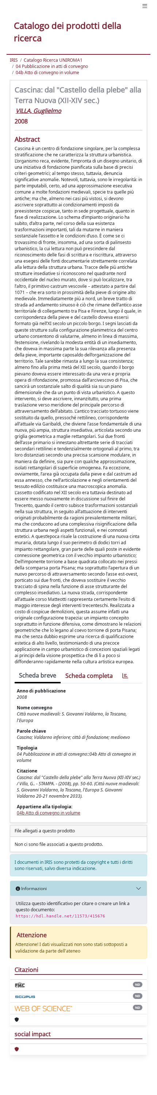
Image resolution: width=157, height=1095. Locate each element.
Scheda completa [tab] (89, 676)
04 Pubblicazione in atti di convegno (52, 66)
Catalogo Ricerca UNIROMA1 (53, 60)
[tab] (125, 676)
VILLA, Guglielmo (38, 111)
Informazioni (33, 888)
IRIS (14, 60)
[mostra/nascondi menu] (144, 6)
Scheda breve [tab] (37, 675)
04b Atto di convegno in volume (47, 72)
